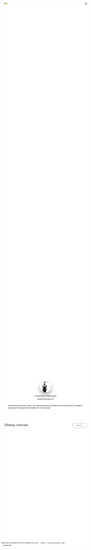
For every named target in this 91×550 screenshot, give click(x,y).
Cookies (43, 543)
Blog (63, 543)
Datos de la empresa (53, 543)
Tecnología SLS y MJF (59, 478)
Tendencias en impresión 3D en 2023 (23, 478)
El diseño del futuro (57, 528)
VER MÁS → (79, 425)
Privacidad (34, 543)
